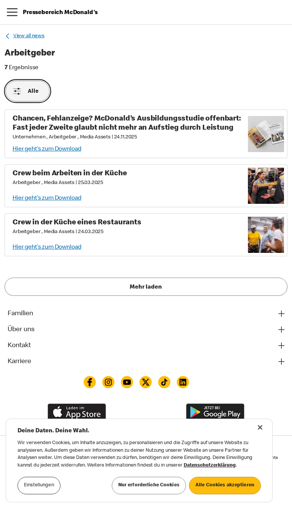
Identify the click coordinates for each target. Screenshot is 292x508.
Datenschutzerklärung (210, 465)
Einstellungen (39, 485)
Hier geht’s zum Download (47, 149)
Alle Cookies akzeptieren (224, 485)
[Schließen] (260, 427)
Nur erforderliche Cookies (148, 485)
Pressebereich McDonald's (60, 13)
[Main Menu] (12, 12)
